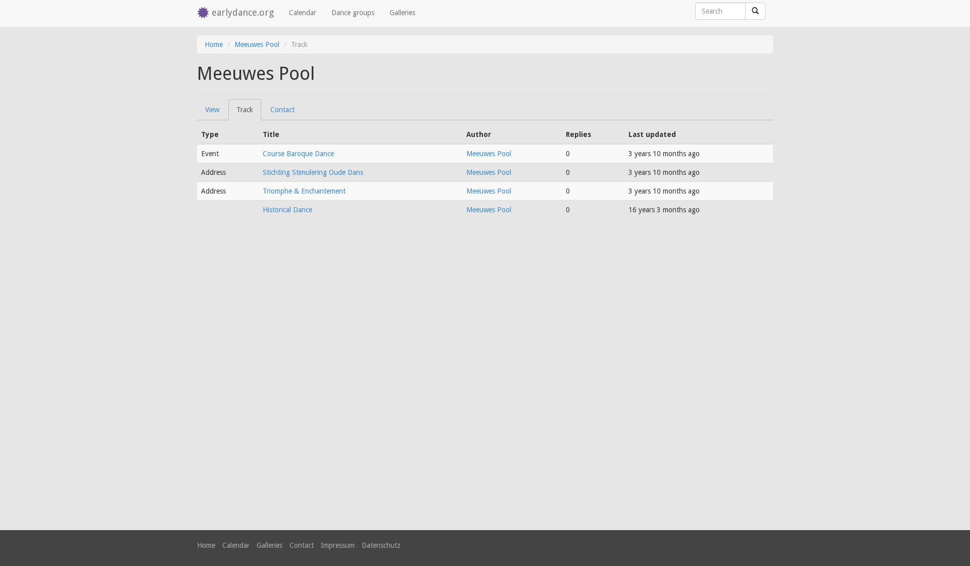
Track (248, 113)
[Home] (204, 13)
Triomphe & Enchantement (304, 191)
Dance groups (352, 13)
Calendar (302, 13)
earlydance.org (243, 12)
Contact (282, 110)
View (212, 110)
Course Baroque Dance (298, 154)
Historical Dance (287, 210)
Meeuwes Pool (256, 44)
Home (214, 44)
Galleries (402, 13)
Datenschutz (381, 545)
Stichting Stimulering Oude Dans (313, 172)
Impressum (338, 545)
